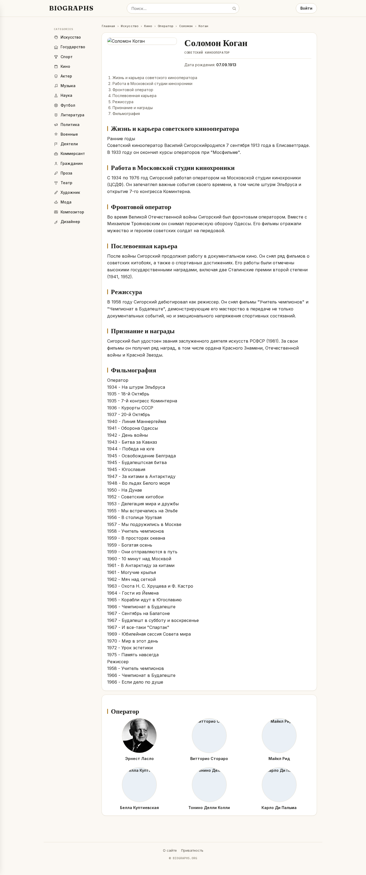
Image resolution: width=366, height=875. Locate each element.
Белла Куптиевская (139, 807)
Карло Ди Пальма (279, 807)
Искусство (129, 26)
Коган (203, 26)
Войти (306, 8)
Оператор (165, 26)
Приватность (192, 850)
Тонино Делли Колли (209, 807)
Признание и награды (133, 107)
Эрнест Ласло (139, 758)
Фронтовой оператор (133, 89)
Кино (148, 26)
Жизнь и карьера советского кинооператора (155, 77)
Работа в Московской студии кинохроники (152, 83)
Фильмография (126, 113)
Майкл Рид (279, 758)
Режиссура (123, 101)
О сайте (170, 850)
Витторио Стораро (209, 758)
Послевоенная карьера (134, 95)
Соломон (186, 26)
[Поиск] (234, 8)
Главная (108, 26)
